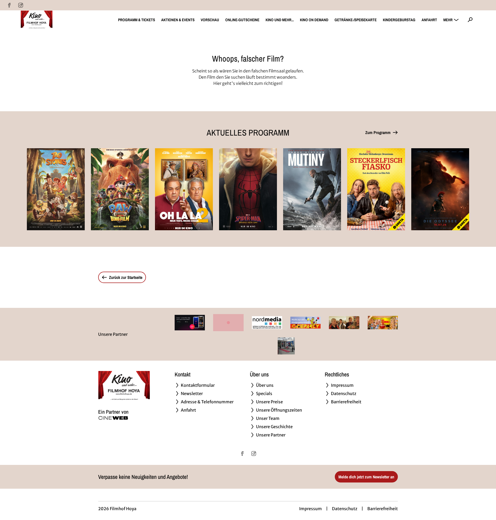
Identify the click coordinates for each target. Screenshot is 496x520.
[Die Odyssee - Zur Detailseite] (440, 189)
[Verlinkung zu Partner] (190, 322)
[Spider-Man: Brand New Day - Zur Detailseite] (248, 189)
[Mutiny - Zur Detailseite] (312, 189)
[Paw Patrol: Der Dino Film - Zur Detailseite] (120, 189)
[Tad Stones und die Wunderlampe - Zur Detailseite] (56, 189)
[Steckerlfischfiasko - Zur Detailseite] (376, 189)
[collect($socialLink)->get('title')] (9, 5)
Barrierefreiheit (382, 508)
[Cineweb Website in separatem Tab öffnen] (113, 418)
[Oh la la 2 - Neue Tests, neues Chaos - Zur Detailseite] (184, 189)
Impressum (310, 508)
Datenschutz (344, 508)
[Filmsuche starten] (470, 19)
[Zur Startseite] (57, 19)
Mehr (448, 20)
